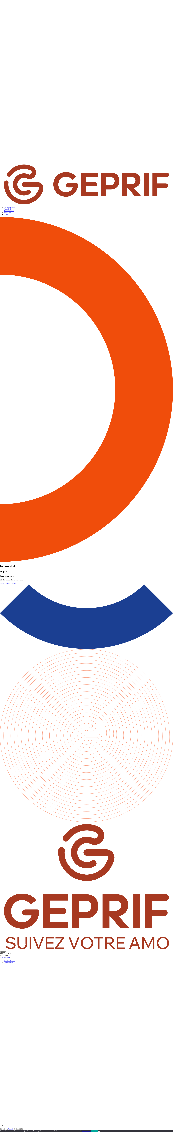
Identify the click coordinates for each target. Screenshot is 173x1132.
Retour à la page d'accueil (8, 583)
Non (96, 1131)
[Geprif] (86, 185)
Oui (92, 1131)
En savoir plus (86, 1131)
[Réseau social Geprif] (88, 82)
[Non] (99, 1131)
